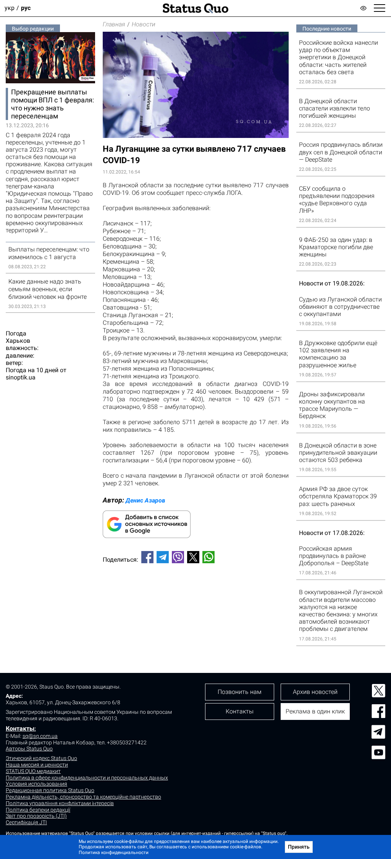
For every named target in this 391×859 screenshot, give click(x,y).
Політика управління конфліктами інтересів (60, 803)
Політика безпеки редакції (38, 810)
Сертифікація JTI (26, 822)
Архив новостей (315, 691)
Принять (299, 847)
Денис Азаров (145, 500)
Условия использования (36, 784)
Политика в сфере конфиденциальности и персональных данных (87, 778)
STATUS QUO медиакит (33, 771)
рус (26, 8)
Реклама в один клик (315, 711)
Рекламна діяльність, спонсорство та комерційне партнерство (83, 797)
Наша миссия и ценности (37, 765)
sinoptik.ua (21, 377)
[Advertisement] (196, 594)
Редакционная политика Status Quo (50, 790)
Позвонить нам (240, 691)
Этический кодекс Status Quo (41, 758)
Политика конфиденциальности (114, 852)
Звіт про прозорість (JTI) (36, 816)
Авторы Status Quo (29, 749)
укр (10, 8)
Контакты (20, 728)
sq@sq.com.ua (40, 736)
